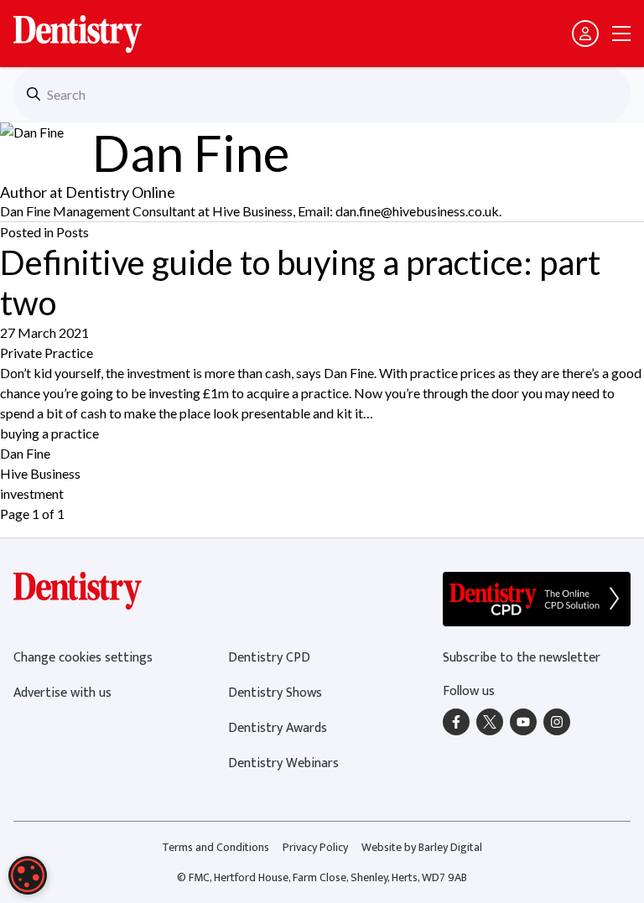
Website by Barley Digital (421, 847)
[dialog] (27, 875)
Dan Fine (25, 453)
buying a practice (49, 433)
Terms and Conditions (215, 847)
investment (32, 493)
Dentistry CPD (269, 657)
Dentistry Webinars (283, 763)
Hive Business (40, 473)
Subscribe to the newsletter (521, 657)
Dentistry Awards (277, 728)
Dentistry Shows (275, 693)
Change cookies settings (83, 657)
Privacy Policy (315, 847)
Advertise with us (62, 693)
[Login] (585, 33)
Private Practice (46, 353)
